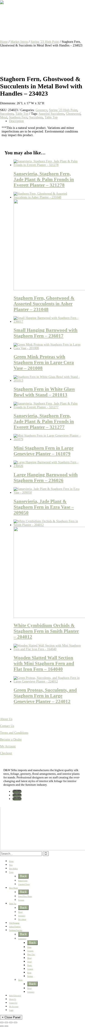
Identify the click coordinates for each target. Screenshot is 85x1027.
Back (23, 876)
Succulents (7, 113)
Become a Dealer (11, 739)
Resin (29, 973)
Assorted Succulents (51, 113)
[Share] (11, 1022)
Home (4, 41)
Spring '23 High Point (45, 41)
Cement (30, 969)
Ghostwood (73, 113)
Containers (22, 939)
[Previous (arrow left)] (2, 1026)
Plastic (29, 965)
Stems (20, 980)
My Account (8, 746)
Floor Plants (13, 888)
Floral (20, 912)
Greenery (41, 110)
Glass (29, 947)
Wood (29, 962)
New (11, 865)
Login (11, 1010)
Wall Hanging (14, 923)
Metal (3, 117)
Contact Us (7, 726)
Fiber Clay (31, 954)
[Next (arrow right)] (6, 1026)
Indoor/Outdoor (15, 927)
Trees (11, 872)
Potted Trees (22, 881)
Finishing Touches (15, 930)
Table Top (21, 113)
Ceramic (30, 951)
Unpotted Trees (24, 884)
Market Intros (19, 41)
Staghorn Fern (18, 117)
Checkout (6, 753)
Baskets (30, 976)
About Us (6, 719)
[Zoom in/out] (2, 1022)
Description (16, 121)
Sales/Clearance (15, 996)
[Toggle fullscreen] (6, 1022)
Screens (21, 900)
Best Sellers (13, 869)
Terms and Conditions (14, 732)
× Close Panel (11, 1017)
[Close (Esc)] (15, 1022)
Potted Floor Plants (25, 896)
